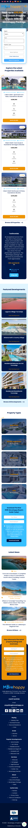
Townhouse (14, 474)
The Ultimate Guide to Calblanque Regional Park (14, 625)
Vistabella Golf (14, 751)
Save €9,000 (14, 216)
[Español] (18, 1)
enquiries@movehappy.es (14, 705)
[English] (2, 1)
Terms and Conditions (13, 534)
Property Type (7, 44)
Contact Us (14, 777)
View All (14, 275)
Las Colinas (14, 744)
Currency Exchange (14, 767)
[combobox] (14, 34)
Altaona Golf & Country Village (14, 337)
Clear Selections (14, 56)
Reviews (14, 790)
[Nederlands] (8, 1)
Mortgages (15, 762)
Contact (14, 793)
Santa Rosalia (15, 742)
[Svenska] (21, 1)
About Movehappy (14, 780)
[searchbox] (14, 41)
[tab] (10, 269)
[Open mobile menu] (25, 6)
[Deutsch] (13, 1)
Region (5, 31)
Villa (14, 491)
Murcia (15, 736)
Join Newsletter (14, 674)
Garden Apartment (14, 442)
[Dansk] (5, 1)
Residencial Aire (14, 746)
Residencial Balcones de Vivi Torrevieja (14, 364)
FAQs (14, 727)
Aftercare (15, 760)
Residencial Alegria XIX (14, 749)
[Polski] (15, 1)
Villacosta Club (14, 753)
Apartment (14, 425)
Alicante (14, 733)
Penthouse (14, 458)
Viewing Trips (15, 720)
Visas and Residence (15, 725)
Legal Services (15, 764)
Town (5, 38)
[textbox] (7, 34)
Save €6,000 (14, 120)
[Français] (10, 1)
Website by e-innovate (14, 826)
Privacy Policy (14, 536)
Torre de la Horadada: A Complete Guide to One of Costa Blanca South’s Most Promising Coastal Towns (14, 576)
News (14, 784)
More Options (14, 52)
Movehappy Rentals (14, 771)
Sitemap (14, 800)
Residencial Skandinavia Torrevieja (14, 392)
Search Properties (14, 60)
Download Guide (14, 540)
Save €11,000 (14, 168)
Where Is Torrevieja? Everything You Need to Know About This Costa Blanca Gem (14, 603)
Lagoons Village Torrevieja (14, 312)
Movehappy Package (15, 782)
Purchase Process (15, 722)
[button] (24, 824)
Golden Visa (14, 769)
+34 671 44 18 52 (14, 699)
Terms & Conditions (14, 797)
